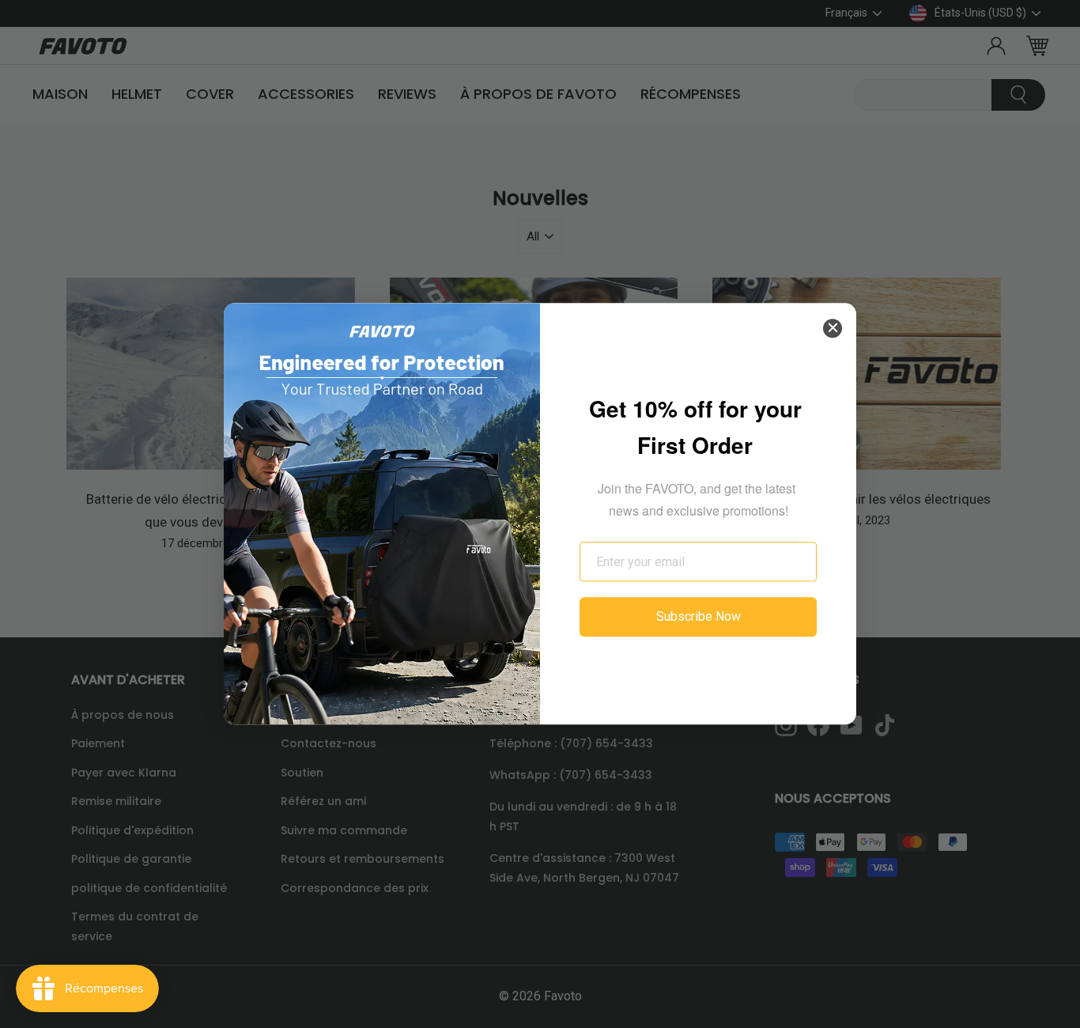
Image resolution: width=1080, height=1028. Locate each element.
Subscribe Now (698, 617)
